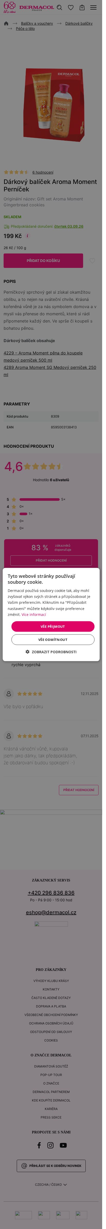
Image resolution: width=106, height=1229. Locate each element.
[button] (51, 652)
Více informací (34, 614)
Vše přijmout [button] (53, 626)
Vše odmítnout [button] (52, 639)
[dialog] (51, 614)
